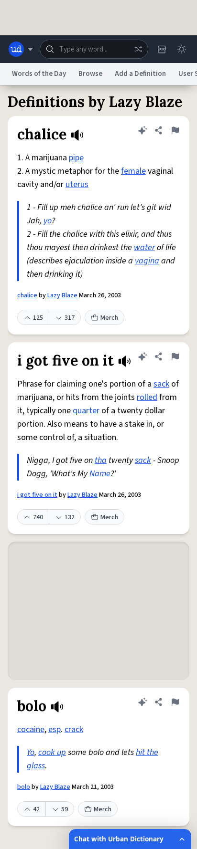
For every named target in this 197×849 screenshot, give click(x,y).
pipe (76, 158)
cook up (52, 752)
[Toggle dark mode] (181, 49)
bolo (23, 787)
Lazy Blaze (62, 295)
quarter (86, 411)
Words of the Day (39, 74)
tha (101, 460)
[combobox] (94, 49)
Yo (30, 752)
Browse (90, 74)
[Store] (161, 49)
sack (161, 384)
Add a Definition (140, 74)
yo (48, 221)
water (144, 247)
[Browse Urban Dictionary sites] (21, 49)
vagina (147, 261)
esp (54, 729)
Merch (109, 318)
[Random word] (138, 49)
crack (74, 729)
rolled (147, 397)
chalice (27, 295)
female (133, 171)
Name (99, 474)
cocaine (30, 729)
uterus (77, 184)
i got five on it (37, 495)
